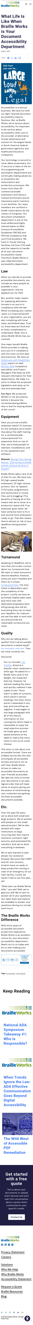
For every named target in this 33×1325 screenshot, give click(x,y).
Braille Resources (12, 1291)
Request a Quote (11, 1286)
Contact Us (16, 1217)
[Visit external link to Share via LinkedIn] (16, 57)
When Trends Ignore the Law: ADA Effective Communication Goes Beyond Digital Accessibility (17, 1091)
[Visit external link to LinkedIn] (6, 1244)
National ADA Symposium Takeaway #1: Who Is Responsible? (15, 1034)
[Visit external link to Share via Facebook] (8, 57)
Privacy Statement (13, 1252)
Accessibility (10, 973)
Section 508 (7, 366)
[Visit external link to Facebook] (2, 1244)
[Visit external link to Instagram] (12, 1244)
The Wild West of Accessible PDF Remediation (16, 1146)
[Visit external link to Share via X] (12, 57)
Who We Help (9, 1269)
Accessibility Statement (16, 1279)
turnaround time (9, 585)
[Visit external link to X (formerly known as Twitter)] (9, 1244)
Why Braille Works (12, 1274)
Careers (6, 1257)
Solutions (7, 1264)
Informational (20, 973)
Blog (4, 1296)
